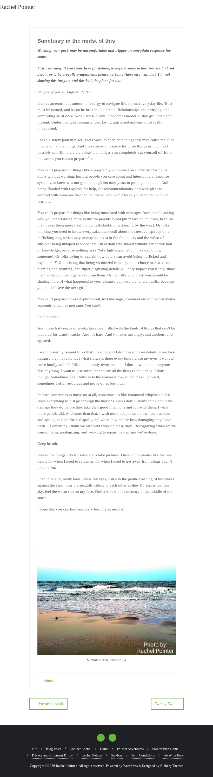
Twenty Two (165, 704)
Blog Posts (53, 749)
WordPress (130, 766)
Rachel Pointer (92, 755)
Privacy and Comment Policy (52, 755)
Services (117, 755)
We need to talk (51, 704)
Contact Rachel (80, 749)
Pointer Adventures (130, 749)
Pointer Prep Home (165, 749)
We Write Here (173, 755)
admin (48, 680)
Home (104, 749)
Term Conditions (143, 755)
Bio (34, 749)
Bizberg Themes (171, 766)
